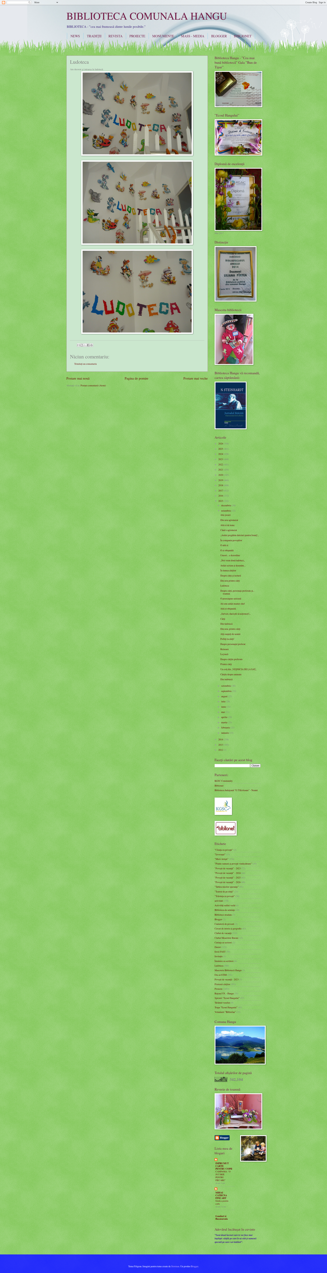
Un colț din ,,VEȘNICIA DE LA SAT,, (238, 669)
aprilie (224, 717)
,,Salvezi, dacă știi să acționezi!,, (235, 613)
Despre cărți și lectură (230, 575)
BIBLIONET (243, 36)
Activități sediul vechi (225, 905)
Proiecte (218, 988)
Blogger (218, 919)
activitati (219, 900)
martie (224, 722)
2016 (221, 495)
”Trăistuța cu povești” (225, 896)
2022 (221, 464)
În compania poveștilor (231, 540)
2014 (221, 739)
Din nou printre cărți (230, 580)
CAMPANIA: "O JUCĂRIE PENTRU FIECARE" (222, 1176)
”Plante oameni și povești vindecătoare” (233, 863)
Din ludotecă (226, 623)
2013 (221, 744)
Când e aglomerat (228, 530)
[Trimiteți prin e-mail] (78, 345)
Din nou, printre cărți (230, 628)
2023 (221, 459)
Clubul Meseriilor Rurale (226, 937)
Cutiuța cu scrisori (223, 942)
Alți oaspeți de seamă (230, 634)
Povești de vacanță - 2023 (227, 979)
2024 (221, 454)
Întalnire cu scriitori (224, 961)
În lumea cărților (228, 570)
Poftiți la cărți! (227, 639)
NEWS (75, 36)
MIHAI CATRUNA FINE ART (221, 1195)
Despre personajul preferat (232, 644)
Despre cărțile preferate (231, 659)
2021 (221, 469)
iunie (224, 706)
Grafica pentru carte (221, 1202)
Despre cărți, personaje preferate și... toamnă (237, 592)
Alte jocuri (225, 514)
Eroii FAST (220, 951)
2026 (221, 443)
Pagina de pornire (136, 378)
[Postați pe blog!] (81, 345)
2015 (221, 501)
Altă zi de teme (227, 525)
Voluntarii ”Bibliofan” (225, 1012)
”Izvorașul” (220, 854)
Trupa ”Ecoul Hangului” (226, 1007)
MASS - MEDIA (192, 36)
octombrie (226, 685)
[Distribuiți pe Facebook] (88, 345)
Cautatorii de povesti (224, 923)
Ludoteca (224, 585)
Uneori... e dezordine (230, 555)
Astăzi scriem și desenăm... (232, 565)
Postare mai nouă (78, 378)
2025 (221, 448)
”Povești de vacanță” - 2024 (228, 873)
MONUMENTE (163, 36)
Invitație (219, 956)
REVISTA (115, 36)
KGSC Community (224, 780)
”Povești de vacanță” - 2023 (228, 868)
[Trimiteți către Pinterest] (91, 345)
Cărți (222, 618)
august (224, 696)
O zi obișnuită (226, 550)
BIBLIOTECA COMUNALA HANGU (146, 15)
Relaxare (224, 649)
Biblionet (219, 785)
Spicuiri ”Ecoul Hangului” (227, 998)
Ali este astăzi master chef (232, 603)
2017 (221, 490)
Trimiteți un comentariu (85, 363)
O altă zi (224, 545)
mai (223, 712)
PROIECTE (137, 36)
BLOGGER (219, 36)
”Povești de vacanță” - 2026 (228, 882)
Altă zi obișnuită (228, 608)
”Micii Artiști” (221, 859)
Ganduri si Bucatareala (221, 1217)
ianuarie (225, 732)
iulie (223, 701)
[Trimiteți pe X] (85, 345)
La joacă (224, 654)
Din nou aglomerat (229, 520)
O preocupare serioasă (230, 598)
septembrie (226, 691)
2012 (221, 749)
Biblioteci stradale (223, 914)
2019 (221, 480)
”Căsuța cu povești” (224, 849)
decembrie (226, 505)
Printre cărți (226, 664)
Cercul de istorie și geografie (228, 928)
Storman (175, 1266)
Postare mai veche (195, 378)
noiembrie (226, 510)
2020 (221, 474)
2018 (221, 485)
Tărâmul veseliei (222, 1002)
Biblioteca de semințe (225, 910)
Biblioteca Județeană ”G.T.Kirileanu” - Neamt (236, 790)
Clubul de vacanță (223, 933)
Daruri (218, 947)
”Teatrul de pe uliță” (224, 891)
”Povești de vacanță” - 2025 (228, 877)
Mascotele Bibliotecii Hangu (228, 970)
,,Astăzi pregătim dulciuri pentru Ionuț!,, (239, 535)
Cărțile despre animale (231, 674)
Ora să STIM (221, 974)
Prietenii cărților (222, 984)
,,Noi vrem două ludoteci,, (232, 560)
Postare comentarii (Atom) (93, 385)
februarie (225, 727)
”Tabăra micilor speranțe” (227, 886)
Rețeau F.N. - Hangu (224, 993)
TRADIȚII (94, 36)
